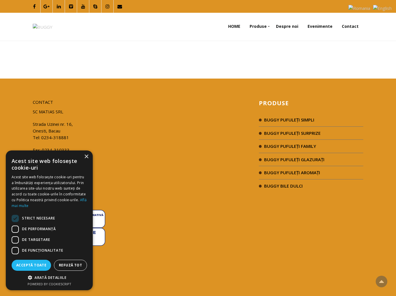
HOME (234, 26)
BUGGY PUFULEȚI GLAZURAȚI (294, 159)
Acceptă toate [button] (31, 265)
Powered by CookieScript (49, 284)
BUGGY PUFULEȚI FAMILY (290, 146)
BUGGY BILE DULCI (283, 186)
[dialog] (49, 220)
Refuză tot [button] (70, 265)
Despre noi (287, 26)
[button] (49, 277)
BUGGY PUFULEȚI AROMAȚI (292, 172)
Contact (350, 26)
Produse (258, 26)
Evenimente (320, 26)
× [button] (86, 157)
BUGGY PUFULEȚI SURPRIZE (292, 133)
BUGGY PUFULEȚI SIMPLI (289, 120)
